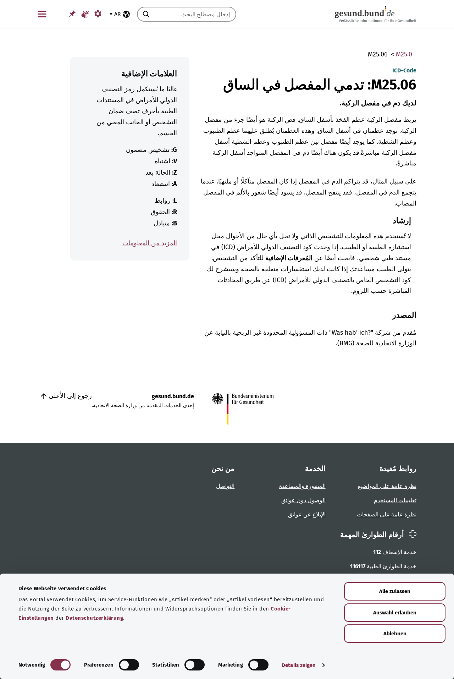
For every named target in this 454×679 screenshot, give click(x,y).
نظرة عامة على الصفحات (386, 514)
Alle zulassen (394, 591)
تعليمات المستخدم (395, 500)
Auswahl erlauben (394, 612)
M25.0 (404, 54)
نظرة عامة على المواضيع (387, 486)
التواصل (225, 486)
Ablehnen (394, 633)
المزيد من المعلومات (149, 243)
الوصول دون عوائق (303, 500)
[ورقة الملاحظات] (72, 13)
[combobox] (195, 14)
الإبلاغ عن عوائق (307, 514)
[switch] (129, 664)
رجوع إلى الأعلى (69, 396)
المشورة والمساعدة (302, 486)
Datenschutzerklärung (94, 618)
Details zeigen (299, 665)
